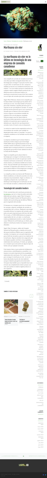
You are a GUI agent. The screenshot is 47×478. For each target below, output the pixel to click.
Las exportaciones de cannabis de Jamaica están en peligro (40, 155)
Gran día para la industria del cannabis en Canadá (40, 264)
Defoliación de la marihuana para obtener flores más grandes (40, 359)
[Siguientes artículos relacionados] (31, 295)
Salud (41, 400)
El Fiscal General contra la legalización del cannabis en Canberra (39, 133)
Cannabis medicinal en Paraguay (40, 194)
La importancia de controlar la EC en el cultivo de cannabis (40, 296)
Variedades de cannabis (17, 41)
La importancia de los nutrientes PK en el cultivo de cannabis (39, 187)
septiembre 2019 (40, 437)
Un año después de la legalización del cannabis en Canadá (39, 110)
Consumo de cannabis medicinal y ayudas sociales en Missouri (39, 311)
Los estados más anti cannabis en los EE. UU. (39, 375)
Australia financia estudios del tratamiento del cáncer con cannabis (40, 338)
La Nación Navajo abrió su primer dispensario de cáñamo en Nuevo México (39, 320)
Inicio (5, 41)
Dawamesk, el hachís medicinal (40, 353)
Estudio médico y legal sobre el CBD (39, 270)
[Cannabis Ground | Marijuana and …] (6, 2)
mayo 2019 (40, 447)
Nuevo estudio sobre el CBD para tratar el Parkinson (40, 205)
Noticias (9, 41)
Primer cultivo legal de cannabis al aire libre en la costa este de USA (39, 277)
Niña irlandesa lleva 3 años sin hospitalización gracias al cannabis (39, 142)
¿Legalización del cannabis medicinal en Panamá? (40, 225)
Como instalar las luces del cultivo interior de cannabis (40, 126)
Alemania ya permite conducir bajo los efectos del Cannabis (40, 75)
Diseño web (3, 475)
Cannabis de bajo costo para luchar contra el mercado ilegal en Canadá (39, 171)
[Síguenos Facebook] (43, 475)
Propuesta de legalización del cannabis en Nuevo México (39, 163)
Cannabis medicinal (40, 390)
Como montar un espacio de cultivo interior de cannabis (40, 103)
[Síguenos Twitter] (45, 475)
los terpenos (7, 194)
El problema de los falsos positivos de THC (39, 179)
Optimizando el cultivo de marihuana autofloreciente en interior (39, 233)
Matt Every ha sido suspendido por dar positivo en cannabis (39, 118)
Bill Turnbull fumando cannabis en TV (39, 199)
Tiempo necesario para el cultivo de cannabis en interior (40, 212)
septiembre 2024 (40, 423)
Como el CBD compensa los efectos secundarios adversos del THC (40, 287)
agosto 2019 (40, 440)
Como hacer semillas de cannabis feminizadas (40, 240)
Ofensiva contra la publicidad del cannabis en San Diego (40, 329)
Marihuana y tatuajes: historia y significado (40, 347)
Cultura (40, 393)
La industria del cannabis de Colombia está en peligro (39, 304)
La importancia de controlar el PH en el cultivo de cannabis (40, 256)
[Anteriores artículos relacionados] (28, 295)
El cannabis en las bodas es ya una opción (39, 148)
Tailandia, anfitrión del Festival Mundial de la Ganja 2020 (40, 248)
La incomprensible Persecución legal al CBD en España (39, 84)
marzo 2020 (40, 429)
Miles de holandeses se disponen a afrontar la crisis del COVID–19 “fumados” (40, 93)
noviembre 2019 (41, 431)
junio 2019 (40, 445)
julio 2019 (41, 442)
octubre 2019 (40, 434)
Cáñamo (40, 387)
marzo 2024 (40, 426)
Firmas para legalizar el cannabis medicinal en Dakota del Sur (39, 368)
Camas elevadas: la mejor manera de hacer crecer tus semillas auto (11, 321)
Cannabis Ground (9, 51)
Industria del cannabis (40, 396)
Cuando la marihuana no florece (40, 219)
